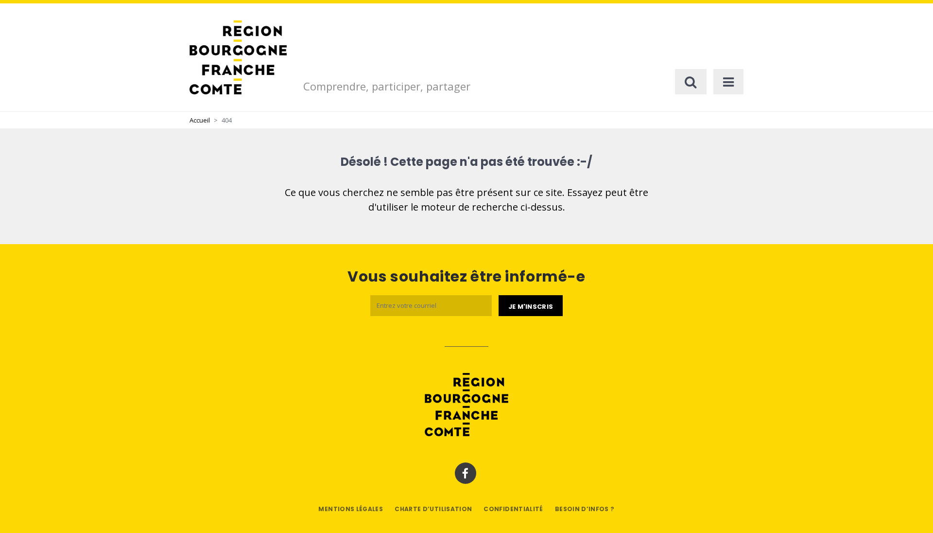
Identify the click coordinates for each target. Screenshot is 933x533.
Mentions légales (350, 509)
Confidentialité (513, 509)
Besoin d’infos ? (585, 509)
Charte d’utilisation (433, 509)
